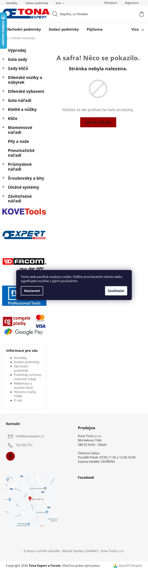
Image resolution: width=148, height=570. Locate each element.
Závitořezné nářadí (20, 199)
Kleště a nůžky (22, 109)
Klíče (12, 118)
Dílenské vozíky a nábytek (25, 80)
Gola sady (17, 59)
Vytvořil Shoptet (130, 565)
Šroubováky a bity (26, 178)
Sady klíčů (18, 68)
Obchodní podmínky (21, 368)
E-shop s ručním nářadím (42, 551)
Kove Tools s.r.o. (112, 551)
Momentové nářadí (20, 130)
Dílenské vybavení (26, 91)
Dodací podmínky (37, 3)
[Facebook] (10, 456)
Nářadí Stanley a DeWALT (80, 551)
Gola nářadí (19, 100)
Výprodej (17, 50)
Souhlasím (116, 291)
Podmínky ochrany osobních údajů (27, 377)
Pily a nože (18, 141)
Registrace (131, 3)
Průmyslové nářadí (20, 167)
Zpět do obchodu (98, 122)
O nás (18, 400)
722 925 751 (24, 445)
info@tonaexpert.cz (30, 436)
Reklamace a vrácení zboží (23, 385)
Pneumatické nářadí (21, 153)
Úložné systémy (23, 187)
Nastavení (32, 291)
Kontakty (11, 3)
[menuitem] (23, 29)
